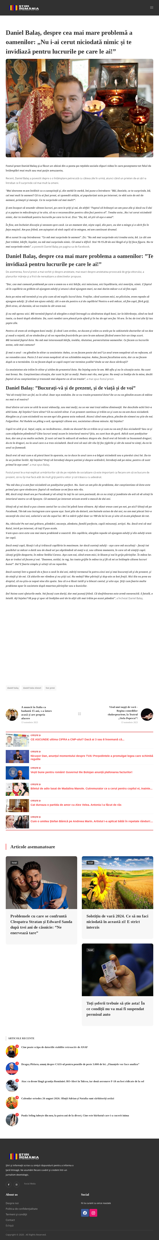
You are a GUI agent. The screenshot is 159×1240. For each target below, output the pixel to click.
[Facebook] (85, 1213)
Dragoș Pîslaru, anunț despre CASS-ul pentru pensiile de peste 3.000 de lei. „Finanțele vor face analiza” (80, 1064)
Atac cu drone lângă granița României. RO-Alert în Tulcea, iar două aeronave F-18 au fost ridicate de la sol (82, 1081)
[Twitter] (8, 1185)
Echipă (10, 1225)
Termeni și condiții (16, 1214)
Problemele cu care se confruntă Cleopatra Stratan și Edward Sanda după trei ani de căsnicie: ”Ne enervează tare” (41, 924)
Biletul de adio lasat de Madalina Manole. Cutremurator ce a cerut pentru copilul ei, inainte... (91, 788)
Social (14, 863)
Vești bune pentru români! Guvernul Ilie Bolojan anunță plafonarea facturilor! (81, 772)
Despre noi (12, 1203)
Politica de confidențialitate (22, 1208)
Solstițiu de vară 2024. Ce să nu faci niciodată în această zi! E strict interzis (117, 922)
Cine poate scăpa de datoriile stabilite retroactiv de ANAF (54, 1047)
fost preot (50, 688)
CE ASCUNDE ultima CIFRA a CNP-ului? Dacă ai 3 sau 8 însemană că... (77, 739)
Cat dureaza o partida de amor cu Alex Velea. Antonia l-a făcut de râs (76, 804)
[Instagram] (16, 1185)
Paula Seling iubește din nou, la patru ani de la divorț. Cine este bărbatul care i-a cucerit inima (75, 1115)
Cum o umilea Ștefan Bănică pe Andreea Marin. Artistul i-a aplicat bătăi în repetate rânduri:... (92, 821)
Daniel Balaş (12, 688)
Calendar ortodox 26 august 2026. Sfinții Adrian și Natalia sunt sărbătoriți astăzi (67, 1098)
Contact (11, 1220)
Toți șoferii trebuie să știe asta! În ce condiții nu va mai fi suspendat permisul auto (115, 1009)
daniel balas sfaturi (32, 688)
